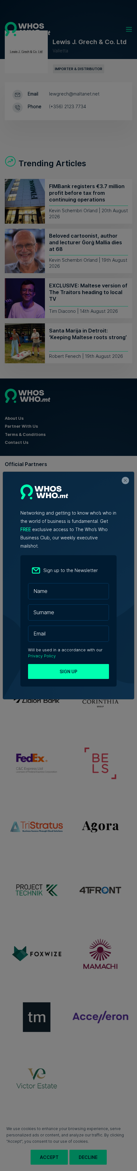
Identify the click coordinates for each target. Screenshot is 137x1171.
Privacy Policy (42, 656)
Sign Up (68, 671)
